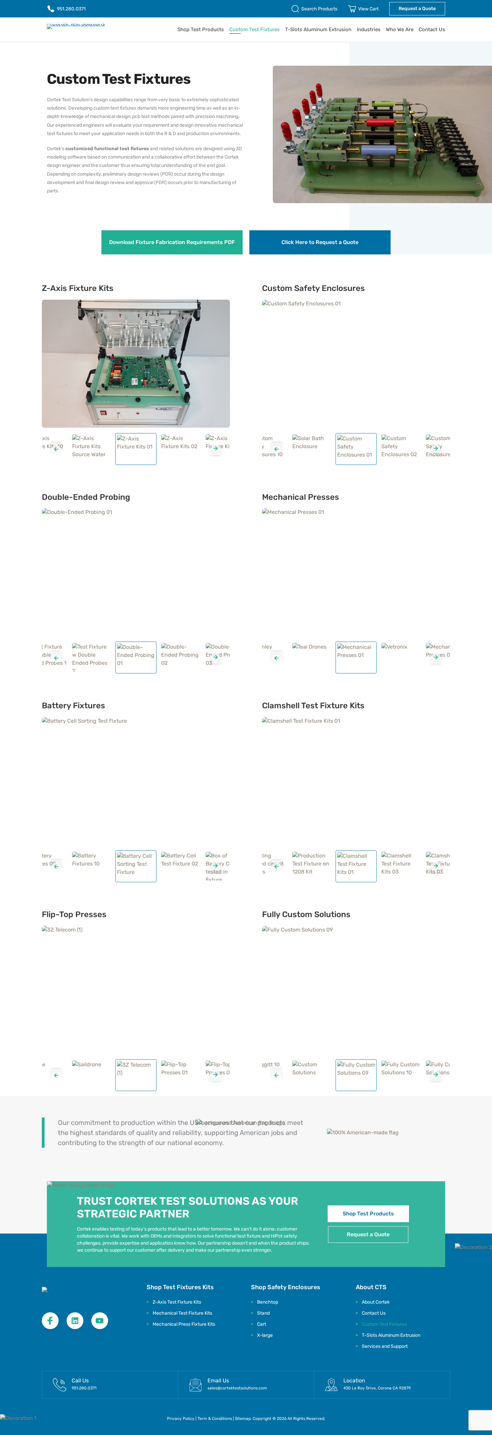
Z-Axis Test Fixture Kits (177, 1302)
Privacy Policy (180, 1418)
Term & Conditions (215, 1418)
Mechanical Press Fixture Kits (184, 1324)
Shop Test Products (200, 29)
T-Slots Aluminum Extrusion (318, 29)
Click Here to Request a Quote (319, 242)
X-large (265, 1335)
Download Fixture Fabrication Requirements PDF (172, 242)
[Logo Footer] (80, 1293)
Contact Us (432, 29)
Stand (263, 1313)
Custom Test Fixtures (254, 29)
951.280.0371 (71, 9)
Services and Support (385, 1346)
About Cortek (376, 1302)
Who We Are (399, 29)
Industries (369, 29)
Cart (261, 1324)
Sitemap (243, 1418)
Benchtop (267, 1302)
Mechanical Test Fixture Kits (182, 1313)
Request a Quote (417, 8)
